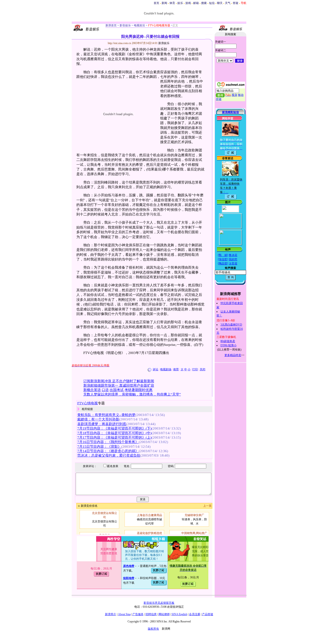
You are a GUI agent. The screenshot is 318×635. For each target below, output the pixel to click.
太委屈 (233, 263)
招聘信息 (151, 614)
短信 (212, 3)
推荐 (176, 369)
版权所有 (153, 628)
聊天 (220, 3)
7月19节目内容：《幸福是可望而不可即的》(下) (114, 428)
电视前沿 (139, 25)
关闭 (202, 369)
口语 (105, 390)
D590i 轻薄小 (228, 345)
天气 (227, 3)
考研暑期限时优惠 (138, 390)
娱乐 (180, 3)
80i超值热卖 (227, 341)
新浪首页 (111, 25)
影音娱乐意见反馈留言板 (159, 602)
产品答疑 (207, 614)
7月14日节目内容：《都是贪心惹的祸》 (108, 451)
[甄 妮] (223, 255)
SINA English (179, 614)
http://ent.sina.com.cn (120, 43)
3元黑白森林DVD (231, 324)
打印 (195, 369)
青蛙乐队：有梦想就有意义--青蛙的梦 (106, 415)
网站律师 (164, 614)
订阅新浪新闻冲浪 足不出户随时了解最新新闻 (118, 381)
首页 (156, 3)
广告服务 (138, 614)
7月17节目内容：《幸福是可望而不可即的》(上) (114, 437)
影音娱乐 (125, 25)
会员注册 (194, 614)
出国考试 (117, 390)
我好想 (233, 259)
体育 (172, 3)
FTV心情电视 (87, 403)
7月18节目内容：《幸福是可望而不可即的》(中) (114, 433)
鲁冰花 (233, 255)
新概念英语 (92, 390)
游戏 (188, 3)
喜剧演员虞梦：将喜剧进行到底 (101, 424)
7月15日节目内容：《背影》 (99, 446)
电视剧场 (165, 369)
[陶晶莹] (223, 263)
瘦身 (234, 95)
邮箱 (196, 3)
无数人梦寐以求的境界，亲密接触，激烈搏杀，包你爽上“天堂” (132, 394)
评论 (155, 369)
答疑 (235, 3)
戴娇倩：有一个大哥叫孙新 (98, 419)
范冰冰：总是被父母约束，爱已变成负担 (108, 455)
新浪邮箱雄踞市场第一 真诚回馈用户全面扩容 (118, 385)
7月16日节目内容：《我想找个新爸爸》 (108, 442)
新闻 (164, 3)
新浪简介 (110, 614)
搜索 (204, 3)
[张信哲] (223, 259)
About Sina (124, 614)
